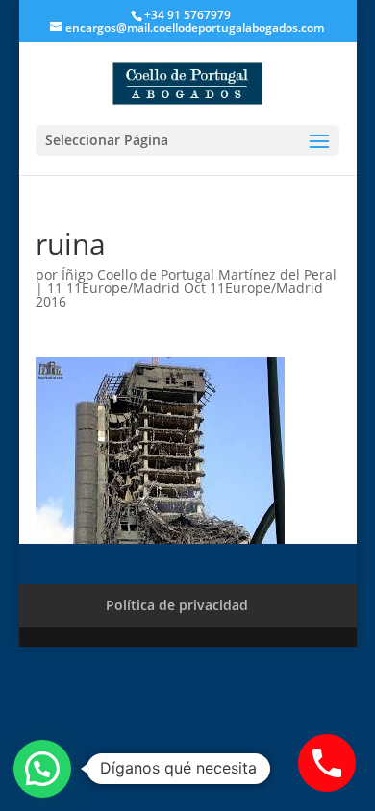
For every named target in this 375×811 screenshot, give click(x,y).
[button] (42, 769)
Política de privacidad (177, 605)
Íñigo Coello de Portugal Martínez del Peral (199, 274)
